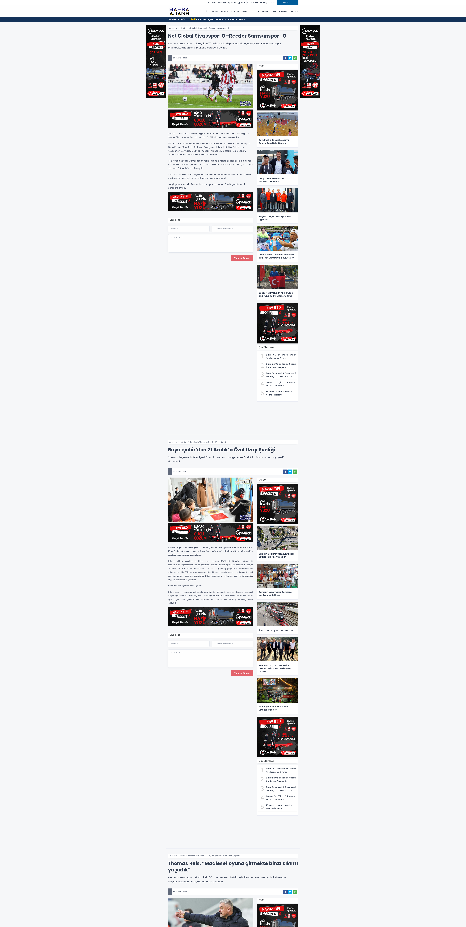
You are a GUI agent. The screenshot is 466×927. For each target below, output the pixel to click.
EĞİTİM (256, 11)
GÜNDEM (214, 11)
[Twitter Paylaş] (290, 58)
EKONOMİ (235, 11)
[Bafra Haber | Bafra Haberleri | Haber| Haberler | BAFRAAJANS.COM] (180, 11)
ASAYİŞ (224, 11)
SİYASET (246, 11)
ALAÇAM (283, 11)
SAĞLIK (265, 11)
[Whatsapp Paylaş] (295, 58)
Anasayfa (173, 28)
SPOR (273, 11)
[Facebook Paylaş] (285, 58)
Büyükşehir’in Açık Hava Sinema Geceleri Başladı (218, 19)
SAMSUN (183, 442)
